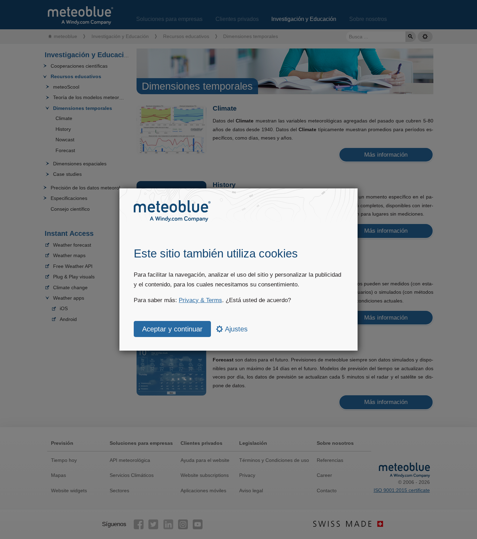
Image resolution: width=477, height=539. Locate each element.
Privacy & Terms (200, 300)
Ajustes (235, 329)
